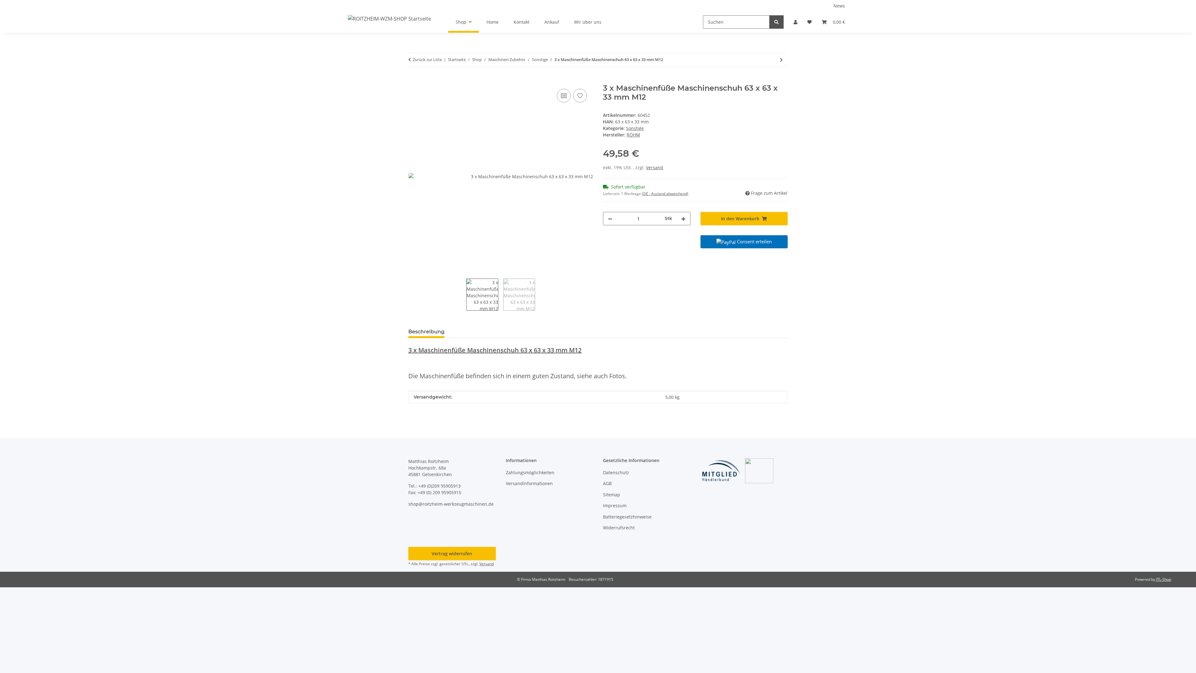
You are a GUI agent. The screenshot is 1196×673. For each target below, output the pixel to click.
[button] (795, 22)
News (839, 6)
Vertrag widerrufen (452, 553)
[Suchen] (776, 22)
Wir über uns (587, 22)
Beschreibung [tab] (426, 332)
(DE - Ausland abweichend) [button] (665, 193)
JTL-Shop (1163, 579)
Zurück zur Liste (427, 59)
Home (492, 22)
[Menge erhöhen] (683, 218)
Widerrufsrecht (619, 528)
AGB (607, 483)
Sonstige (635, 128)
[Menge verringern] (610, 218)
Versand (654, 167)
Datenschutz (616, 472)
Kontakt (521, 22)
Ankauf (551, 22)
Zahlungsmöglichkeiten (530, 472)
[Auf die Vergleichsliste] (564, 96)
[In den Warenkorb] (413, 80)
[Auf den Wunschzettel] (580, 96)
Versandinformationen (529, 483)
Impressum (615, 505)
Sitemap (611, 495)
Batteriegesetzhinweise (627, 517)
